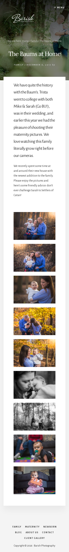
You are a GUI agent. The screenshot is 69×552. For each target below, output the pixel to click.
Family (19, 65)
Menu (61, 7)
